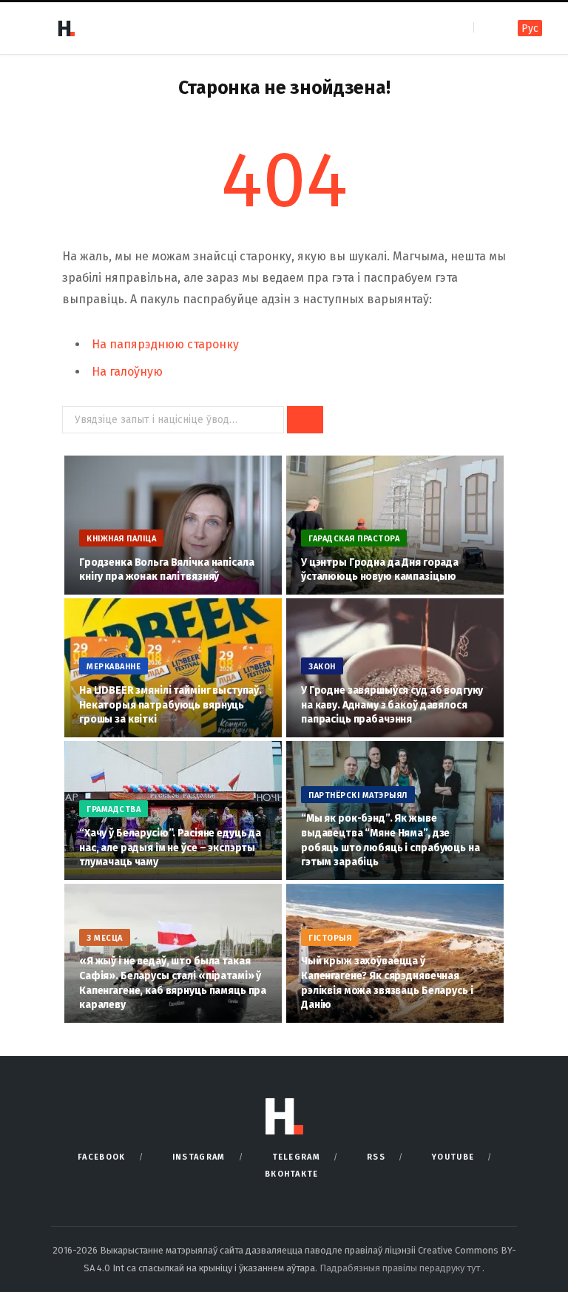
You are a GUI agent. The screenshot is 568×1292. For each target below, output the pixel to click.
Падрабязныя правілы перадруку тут (401, 1268)
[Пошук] (486, 27)
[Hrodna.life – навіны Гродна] (66, 28)
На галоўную (127, 372)
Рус (529, 28)
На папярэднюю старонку (165, 344)
